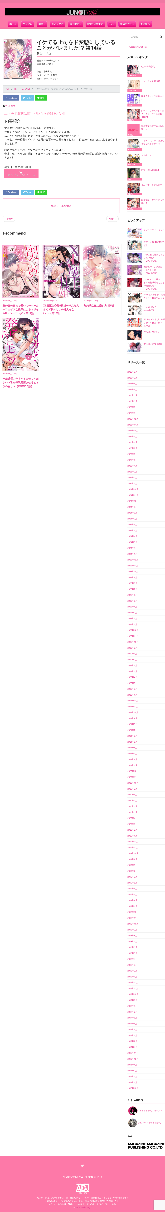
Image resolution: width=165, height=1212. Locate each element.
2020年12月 (132, 771)
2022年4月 (132, 677)
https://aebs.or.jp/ (83, 1207)
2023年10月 (132, 571)
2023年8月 (132, 583)
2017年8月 (132, 1005)
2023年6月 (132, 594)
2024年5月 (132, 530)
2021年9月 (132, 718)
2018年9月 (132, 929)
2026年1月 (132, 412)
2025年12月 (132, 418)
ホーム (13, 24)
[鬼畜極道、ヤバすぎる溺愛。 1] (134, 204)
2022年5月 (132, 671)
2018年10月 (132, 923)
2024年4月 (132, 536)
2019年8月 (132, 864)
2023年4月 (132, 606)
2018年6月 (132, 947)
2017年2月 (132, 1041)
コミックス (57, 24)
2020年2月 (132, 829)
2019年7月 (132, 870)
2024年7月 (132, 518)
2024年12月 (132, 489)
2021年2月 (132, 759)
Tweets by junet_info (137, 46)
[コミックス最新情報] (134, 85)
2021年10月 (132, 712)
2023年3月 (132, 612)
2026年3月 (132, 401)
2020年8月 (132, 794)
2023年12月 (132, 559)
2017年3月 (132, 1035)
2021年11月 (132, 706)
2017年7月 (132, 1011)
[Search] (161, 37)
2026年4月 (132, 395)
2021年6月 (132, 735)
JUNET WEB (77, 1176)
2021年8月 (132, 724)
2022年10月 (132, 641)
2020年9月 (132, 788)
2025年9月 (132, 436)
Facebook (12, 97)
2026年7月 (132, 377)
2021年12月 (132, 700)
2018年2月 (132, 970)
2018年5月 (132, 953)
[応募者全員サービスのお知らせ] (134, 130)
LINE (42, 97)
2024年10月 (132, 500)
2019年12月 (132, 841)
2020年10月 (132, 782)
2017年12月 (132, 982)
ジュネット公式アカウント (149, 1110)
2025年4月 (132, 465)
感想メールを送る (61, 206)
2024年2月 (132, 547)
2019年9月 (132, 859)
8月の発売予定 (95, 24)
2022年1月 (132, 694)
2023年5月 (132, 600)
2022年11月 (132, 636)
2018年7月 (132, 941)
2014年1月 (132, 1076)
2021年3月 (132, 753)
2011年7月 (132, 1082)
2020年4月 (132, 817)
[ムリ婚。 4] (134, 159)
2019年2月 (132, 900)
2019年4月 (132, 888)
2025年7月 (132, 448)
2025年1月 (132, 483)
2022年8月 (132, 653)
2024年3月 (132, 542)
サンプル (27, 24)
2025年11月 (132, 424)
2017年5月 (132, 1023)
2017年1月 (132, 1047)
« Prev (9, 219)
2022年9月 (132, 647)
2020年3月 (132, 823)
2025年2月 (132, 477)
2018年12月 (132, 911)
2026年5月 (132, 389)
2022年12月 (132, 630)
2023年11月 (132, 565)
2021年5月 (132, 741)
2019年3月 (132, 894)
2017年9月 (132, 1000)
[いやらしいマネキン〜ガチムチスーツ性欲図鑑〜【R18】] (134, 115)
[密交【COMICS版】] (134, 174)
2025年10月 (132, 430)
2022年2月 (132, 688)
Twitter (28, 97)
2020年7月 (132, 800)
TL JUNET (10, 106)
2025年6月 (132, 453)
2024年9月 (132, 506)
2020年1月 (132, 835)
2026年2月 (132, 406)
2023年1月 (132, 624)
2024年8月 (132, 512)
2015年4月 (132, 1064)
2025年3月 (132, 471)
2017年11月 (132, 988)
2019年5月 (132, 882)
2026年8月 (132, 371)
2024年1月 (132, 553)
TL (110, 24)
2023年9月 (132, 577)
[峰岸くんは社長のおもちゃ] (134, 100)
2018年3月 (132, 964)
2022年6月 (132, 665)
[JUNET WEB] (82, 11)
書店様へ (145, 24)
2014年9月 (132, 1070)
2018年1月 (132, 976)
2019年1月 (132, 906)
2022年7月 (132, 659)
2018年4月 (132, 958)
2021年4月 (132, 747)
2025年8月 (132, 442)
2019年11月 (132, 847)
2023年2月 (132, 618)
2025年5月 (132, 459)
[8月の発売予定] (134, 71)
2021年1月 (132, 765)
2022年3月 (132, 683)
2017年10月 (132, 994)
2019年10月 (132, 853)
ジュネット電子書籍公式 (149, 1122)
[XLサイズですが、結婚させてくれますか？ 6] (134, 145)
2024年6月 (132, 524)
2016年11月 (132, 1052)
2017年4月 (132, 1029)
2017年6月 (132, 1017)
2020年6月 (132, 806)
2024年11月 (132, 495)
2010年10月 (132, 1088)
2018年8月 (132, 935)
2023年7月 (132, 589)
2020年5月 (132, 812)
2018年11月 (132, 917)
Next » (112, 219)
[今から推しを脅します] (134, 189)
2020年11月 (132, 776)
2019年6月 (132, 876)
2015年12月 (132, 1058)
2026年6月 (132, 383)
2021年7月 (132, 729)
